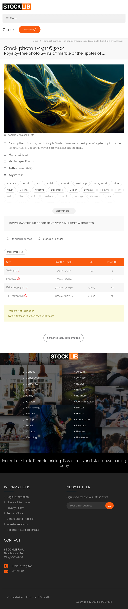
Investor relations (17, 524)
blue (116, 183)
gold (33, 196)
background (100, 183)
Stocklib (45, 597)
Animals (81, 377)
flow (118, 190)
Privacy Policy (15, 507)
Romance (82, 437)
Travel (29, 425)
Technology (33, 407)
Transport (31, 419)
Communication (85, 401)
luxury (36, 203)
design (73, 190)
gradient (48, 196)
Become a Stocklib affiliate (23, 529)
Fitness (80, 407)
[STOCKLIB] (16, 6)
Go (109, 505)
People (80, 431)
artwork (65, 183)
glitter (21, 196)
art (38, 183)
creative (39, 190)
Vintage (30, 431)
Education (32, 389)
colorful (24, 190)
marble (50, 203)
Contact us (17, 571)
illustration (95, 196)
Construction (33, 377)
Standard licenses (21, 238)
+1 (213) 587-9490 (21, 566)
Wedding (31, 437)
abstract (11, 183)
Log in (10, 29)
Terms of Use (15, 513)
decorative (57, 190)
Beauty (80, 389)
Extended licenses (52, 238)
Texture (30, 413)
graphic (64, 196)
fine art (104, 190)
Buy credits (73, 460)
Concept (31, 371)
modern (81, 203)
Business (81, 395)
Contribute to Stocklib (20, 518)
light (9, 203)
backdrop (81, 183)
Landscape (83, 419)
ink (109, 196)
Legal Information (18, 496)
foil (9, 196)
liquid (22, 203)
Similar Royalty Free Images (63, 337)
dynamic (89, 190)
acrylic (26, 183)
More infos (12, 252)
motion (96, 203)
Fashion (30, 401)
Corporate (32, 383)
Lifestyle (81, 425)
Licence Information (19, 502)
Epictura (31, 597)
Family (29, 395)
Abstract (81, 371)
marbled (65, 203)
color (10, 190)
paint (109, 203)
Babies (80, 383)
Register (28, 29)
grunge (79, 196)
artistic (50, 183)
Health (80, 413)
